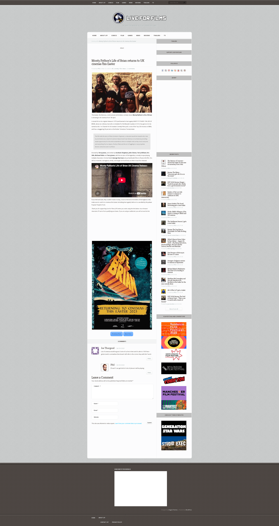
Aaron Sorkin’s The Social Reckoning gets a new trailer (176, 204)
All (97, 41)
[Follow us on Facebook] (162, 70)
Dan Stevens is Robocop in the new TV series (176, 253)
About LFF (102, 2)
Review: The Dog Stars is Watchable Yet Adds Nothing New (177, 231)
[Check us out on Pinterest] (169, 70)
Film (117, 2)
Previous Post (116, 334)
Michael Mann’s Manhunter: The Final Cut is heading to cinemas (176, 270)
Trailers (146, 2)
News (131, 2)
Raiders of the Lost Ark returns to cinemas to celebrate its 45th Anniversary (171, 194)
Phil (99, 68)
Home (94, 2)
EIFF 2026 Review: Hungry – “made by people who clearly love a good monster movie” (177, 184)
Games (124, 2)
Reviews (138, 2)
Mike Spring (171, 248)
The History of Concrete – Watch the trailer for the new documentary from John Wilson (173, 163)
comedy (116, 68)
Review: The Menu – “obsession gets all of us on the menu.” (176, 174)
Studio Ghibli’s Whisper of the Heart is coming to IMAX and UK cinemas (177, 213)
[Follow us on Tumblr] (181, 70)
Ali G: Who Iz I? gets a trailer (176, 290)
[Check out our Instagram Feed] (184, 70)
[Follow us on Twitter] (165, 70)
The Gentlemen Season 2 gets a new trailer (177, 222)
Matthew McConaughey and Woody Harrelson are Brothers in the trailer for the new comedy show (173, 281)
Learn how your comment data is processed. (128, 423)
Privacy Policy (117, 522)
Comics (110, 2)
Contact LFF (104, 522)
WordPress (189, 510)
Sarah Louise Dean (173, 235)
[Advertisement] (121, 52)
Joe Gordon (171, 188)
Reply (149, 358)
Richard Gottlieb (172, 178)
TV (153, 2)
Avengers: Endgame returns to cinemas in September (176, 262)
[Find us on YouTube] (178, 70)
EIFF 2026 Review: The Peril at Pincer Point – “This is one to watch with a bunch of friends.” (173, 299)
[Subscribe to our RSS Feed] (175, 70)
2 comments (131, 68)
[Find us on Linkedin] (172, 70)
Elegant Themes (173, 510)
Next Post (128, 334)
